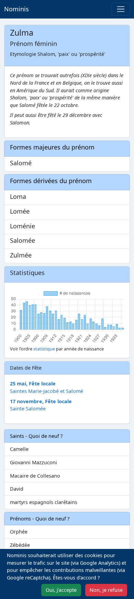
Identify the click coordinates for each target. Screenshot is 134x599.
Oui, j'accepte (61, 590)
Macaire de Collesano (35, 475)
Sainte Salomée (28, 408)
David (16, 489)
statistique (44, 349)
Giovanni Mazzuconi (33, 462)
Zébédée (20, 545)
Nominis (16, 9)
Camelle (19, 449)
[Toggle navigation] (121, 9)
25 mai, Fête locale (33, 383)
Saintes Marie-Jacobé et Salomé (46, 391)
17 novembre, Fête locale (41, 401)
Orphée (18, 531)
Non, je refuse (106, 590)
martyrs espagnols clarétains (43, 502)
